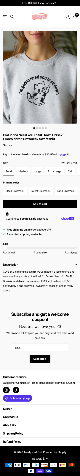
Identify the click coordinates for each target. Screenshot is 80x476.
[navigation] (34, 128)
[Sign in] (68, 16)
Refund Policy (12, 441)
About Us (9, 425)
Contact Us (10, 417)
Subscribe (40, 358)
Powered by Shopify (54, 452)
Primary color (11, 182)
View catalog (5, 16)
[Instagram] (6, 390)
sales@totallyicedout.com (60, 382)
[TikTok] (16, 390)
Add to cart (40, 203)
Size (40, 162)
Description (10, 264)
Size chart (71, 162)
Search (7, 408)
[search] (12, 17)
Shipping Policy (13, 433)
